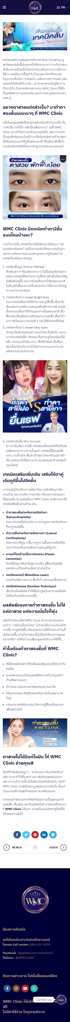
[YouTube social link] (25, 988)
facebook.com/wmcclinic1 (35, 953)
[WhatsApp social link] (34, 988)
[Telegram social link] (53, 834)
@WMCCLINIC (25, 957)
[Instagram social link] (16, 988)
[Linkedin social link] (44, 834)
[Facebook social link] (17, 834)
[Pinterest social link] (35, 834)
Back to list (35, 847)
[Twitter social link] (26, 834)
